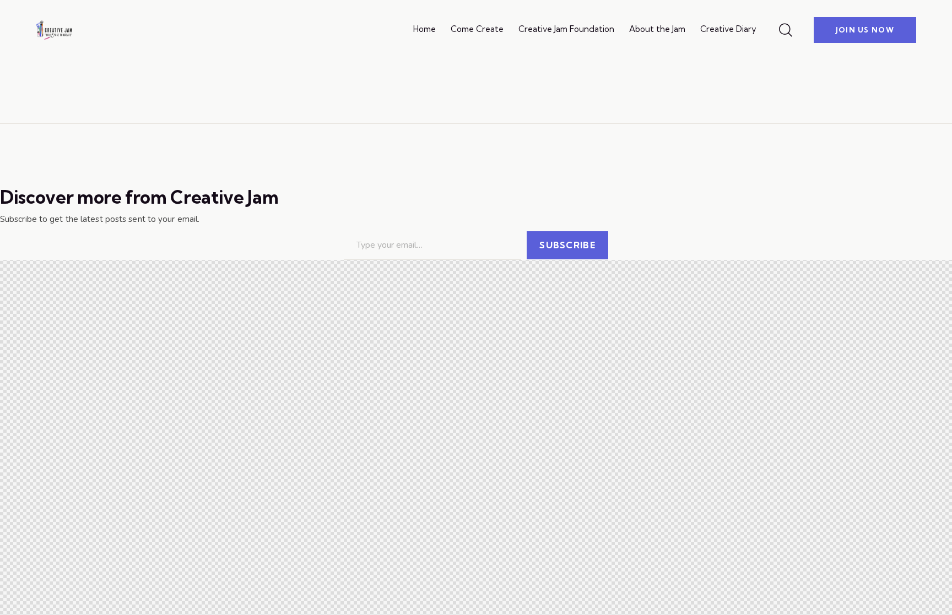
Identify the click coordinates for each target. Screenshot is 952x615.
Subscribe (567, 245)
